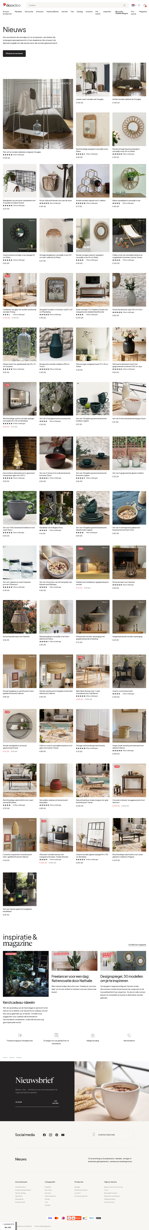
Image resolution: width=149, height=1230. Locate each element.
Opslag (80, 11)
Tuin (72, 11)
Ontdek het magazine (137, 944)
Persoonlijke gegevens (43, 1226)
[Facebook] (44, 1136)
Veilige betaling (109, 1199)
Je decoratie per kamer (23, 1190)
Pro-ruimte (133, 12)
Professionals (20, 1202)
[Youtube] (62, 1136)
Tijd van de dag (20, 1193)
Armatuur (40, 11)
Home (5, 1057)
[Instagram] (50, 1136)
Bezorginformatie (110, 1193)
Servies (65, 11)
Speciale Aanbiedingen (121, 12)
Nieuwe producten (81, 1190)
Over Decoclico (20, 1187)
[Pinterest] (56, 1136)
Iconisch (89, 11)
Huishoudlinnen (52, 11)
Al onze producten (7, 12)
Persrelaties (19, 1199)
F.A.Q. (106, 1190)
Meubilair (18, 11)
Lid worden (55, 1102)
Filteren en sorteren (14, 53)
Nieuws (19, 1057)
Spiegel (77, 1187)
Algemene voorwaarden (23, 1226)
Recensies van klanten (112, 1196)
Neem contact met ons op (113, 1187)
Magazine (143, 11)
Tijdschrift (19, 1196)
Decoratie (29, 11)
